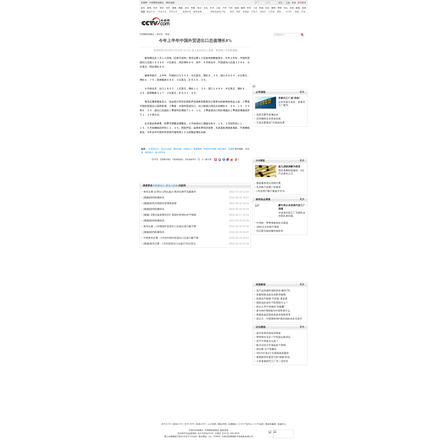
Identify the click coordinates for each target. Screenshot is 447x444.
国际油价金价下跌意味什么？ (272, 302)
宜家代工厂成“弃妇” (289, 98)
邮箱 (298, 8)
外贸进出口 (154, 149)
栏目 (303, 11)
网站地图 (170, 2)
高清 (232, 11)
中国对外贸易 (210, 149)
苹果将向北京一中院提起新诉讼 (273, 337)
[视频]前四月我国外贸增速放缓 (160, 203)
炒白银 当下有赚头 (266, 349)
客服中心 (282, 424)
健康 (243, 8)
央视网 (144, 2)
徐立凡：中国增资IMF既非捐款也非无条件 (279, 318)
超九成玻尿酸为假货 (289, 166)
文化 (206, 8)
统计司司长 (160, 152)
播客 (279, 11)
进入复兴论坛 (199, 50)
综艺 (168, 8)
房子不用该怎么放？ (267, 341)
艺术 (212, 8)
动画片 (263, 11)
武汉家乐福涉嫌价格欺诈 (269, 230)
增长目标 (177, 149)
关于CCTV (166, 424)
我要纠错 (165, 159)
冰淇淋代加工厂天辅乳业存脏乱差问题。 (291, 214)
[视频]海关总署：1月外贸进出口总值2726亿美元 (169, 243)
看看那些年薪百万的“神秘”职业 (273, 357)
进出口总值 (166, 149)
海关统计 (149, 152)
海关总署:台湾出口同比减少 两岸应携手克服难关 (169, 191)
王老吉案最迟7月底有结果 (270, 122)
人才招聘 (212, 424)
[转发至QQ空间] (219, 159)
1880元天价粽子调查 (267, 226)
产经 (224, 8)
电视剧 (246, 11)
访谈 (292, 8)
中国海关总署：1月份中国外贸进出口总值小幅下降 (171, 237)
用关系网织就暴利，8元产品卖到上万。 (291, 172)
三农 (255, 8)
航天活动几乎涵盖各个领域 (271, 345)
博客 (279, 8)
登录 (280, 3)
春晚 (174, 8)
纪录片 (254, 11)
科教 (193, 8)
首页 (143, 8)
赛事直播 (197, 11)
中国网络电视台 (156, 2)
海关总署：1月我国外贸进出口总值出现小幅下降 (169, 226)
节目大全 (173, 11)
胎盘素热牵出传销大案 (268, 183)
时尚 (249, 8)
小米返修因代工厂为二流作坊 (272, 361)
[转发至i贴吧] (227, 159)
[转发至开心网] (215, 159)
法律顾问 (232, 424)
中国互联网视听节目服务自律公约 (237, 436)
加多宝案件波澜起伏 (267, 114)
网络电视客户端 (218, 11)
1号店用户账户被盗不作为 (270, 191)
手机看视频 (231, 50)
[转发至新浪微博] (231, 159)
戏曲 (180, 8)
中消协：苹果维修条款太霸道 (272, 222)
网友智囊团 (270, 424)
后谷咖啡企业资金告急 (268, 118)
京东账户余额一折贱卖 (268, 187)
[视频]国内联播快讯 (153, 197)
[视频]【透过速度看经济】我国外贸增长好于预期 (169, 214)
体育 (162, 8)
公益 (218, 8)
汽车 (231, 8)
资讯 (167, 34)
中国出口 (187, 149)
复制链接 (178, 159)
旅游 (237, 8)
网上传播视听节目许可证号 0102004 (180, 436)
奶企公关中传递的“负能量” (270, 306)
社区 (267, 8)
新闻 (149, 8)
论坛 (286, 8)
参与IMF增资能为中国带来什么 (273, 310)
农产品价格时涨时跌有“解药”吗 (273, 290)
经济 (155, 8)
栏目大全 (162, 11)
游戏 (304, 8)
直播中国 (187, 11)
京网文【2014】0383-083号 (227, 433)
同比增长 (222, 149)
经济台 (160, 34)
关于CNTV (189, 424)
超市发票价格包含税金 (268, 333)
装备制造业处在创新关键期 (271, 294)
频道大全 (150, 11)
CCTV (289, 11)
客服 (294, 2)
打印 (155, 159)
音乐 (187, 8)
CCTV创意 (259, 424)
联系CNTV (201, 424)
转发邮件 (190, 159)
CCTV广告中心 (245, 424)
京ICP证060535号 (206, 433)
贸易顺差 (197, 149)
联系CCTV (178, 424)
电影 (238, 11)
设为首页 (302, 2)
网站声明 (222, 424)
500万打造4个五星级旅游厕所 (272, 353)
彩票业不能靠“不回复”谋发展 (271, 298)
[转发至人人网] (223, 159)
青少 (199, 8)
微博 (273, 8)
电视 (143, 11)
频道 (297, 11)
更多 (302, 92)
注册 (288, 3)
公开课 (271, 11)
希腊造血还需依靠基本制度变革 (273, 314)
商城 (261, 8)
